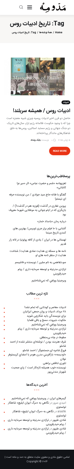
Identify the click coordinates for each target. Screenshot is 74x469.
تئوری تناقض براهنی (54, 363)
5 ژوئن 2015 (64, 140)
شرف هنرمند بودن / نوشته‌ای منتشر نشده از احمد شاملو (38, 344)
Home (58, 32)
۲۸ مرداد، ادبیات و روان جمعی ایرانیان (44, 311)
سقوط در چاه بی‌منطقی (53, 337)
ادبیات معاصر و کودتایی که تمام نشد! (45, 307)
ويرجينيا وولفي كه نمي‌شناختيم (49, 280)
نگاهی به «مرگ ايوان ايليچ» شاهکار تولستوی (37, 405)
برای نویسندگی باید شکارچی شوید (46, 316)
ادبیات (66, 102)
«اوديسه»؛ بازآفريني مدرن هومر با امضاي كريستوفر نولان (37, 356)
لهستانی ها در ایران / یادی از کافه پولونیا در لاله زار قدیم (37, 242)
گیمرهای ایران (58, 398)
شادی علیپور (59, 420)
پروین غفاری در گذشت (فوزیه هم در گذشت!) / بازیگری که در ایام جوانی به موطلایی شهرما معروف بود (37, 210)
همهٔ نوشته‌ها (45, 32)
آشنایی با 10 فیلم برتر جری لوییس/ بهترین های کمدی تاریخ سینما (39, 230)
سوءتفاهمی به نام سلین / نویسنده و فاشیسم (40, 262)
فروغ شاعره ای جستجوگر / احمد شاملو (44, 350)
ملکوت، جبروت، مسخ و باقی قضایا (46, 320)
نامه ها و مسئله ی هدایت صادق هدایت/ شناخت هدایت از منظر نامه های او (38, 253)
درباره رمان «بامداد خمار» (51, 221)
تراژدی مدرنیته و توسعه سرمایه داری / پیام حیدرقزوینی (42, 271)
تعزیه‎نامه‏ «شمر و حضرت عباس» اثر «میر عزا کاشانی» (41, 185)
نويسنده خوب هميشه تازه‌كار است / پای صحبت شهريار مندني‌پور (38, 369)
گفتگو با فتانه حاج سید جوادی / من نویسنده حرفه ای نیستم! (37, 196)
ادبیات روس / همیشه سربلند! (41, 111)
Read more (60, 151)
